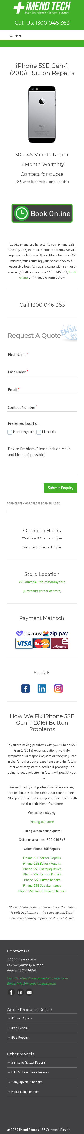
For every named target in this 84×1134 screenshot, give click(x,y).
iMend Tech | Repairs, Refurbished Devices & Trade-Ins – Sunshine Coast (42, 7)
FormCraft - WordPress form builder (33, 503)
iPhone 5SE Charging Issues (42, 869)
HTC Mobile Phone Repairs (30, 1072)
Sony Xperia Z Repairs (26, 1082)
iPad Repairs (20, 1028)
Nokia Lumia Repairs (25, 1092)
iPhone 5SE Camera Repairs (42, 874)
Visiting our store (42, 822)
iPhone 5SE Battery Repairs (42, 863)
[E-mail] (29, 995)
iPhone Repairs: (22, 1018)
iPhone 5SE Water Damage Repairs (42, 891)
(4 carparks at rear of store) (42, 591)
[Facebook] (11, 995)
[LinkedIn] (20, 995)
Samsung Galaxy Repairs (28, 1062)
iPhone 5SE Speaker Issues (42, 885)
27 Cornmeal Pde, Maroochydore (42, 582)
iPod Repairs (20, 1037)
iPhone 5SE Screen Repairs (42, 858)
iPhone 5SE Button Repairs (42, 880)
